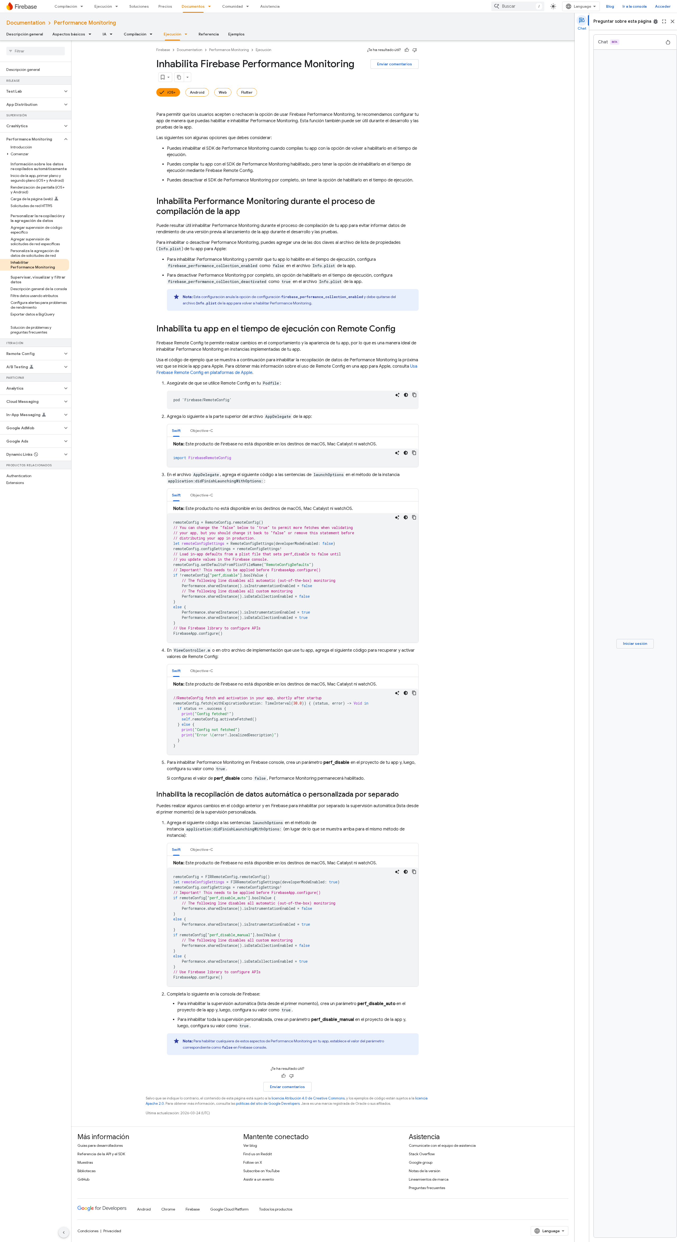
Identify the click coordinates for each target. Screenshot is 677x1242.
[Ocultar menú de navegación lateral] (63, 1232)
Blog (610, 6)
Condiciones (87, 1231)
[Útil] (407, 50)
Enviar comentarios (394, 64)
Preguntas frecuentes (427, 1187)
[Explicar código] (397, 395)
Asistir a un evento (258, 1179)
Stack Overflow (422, 1154)
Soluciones (139, 6)
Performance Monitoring (85, 23)
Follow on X (252, 1162)
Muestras (85, 1162)
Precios (165, 6)
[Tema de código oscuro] (406, 395)
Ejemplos (236, 34)
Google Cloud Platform (229, 1209)
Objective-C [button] (201, 430)
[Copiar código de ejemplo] (414, 395)
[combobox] (517, 6)
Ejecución (103, 6)
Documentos (193, 6)
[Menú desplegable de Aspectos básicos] (91, 34)
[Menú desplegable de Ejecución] (118, 6)
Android (197, 92)
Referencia (209, 34)
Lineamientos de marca (429, 1179)
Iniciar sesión (635, 643)
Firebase (163, 50)
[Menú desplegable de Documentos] (211, 6)
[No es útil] (415, 50)
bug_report (655, 21)
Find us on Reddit (257, 1154)
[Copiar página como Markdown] (179, 77)
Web (223, 92)
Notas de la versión (424, 1170)
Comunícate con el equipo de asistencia (442, 1145)
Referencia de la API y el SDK (101, 1154)
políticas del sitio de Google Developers (268, 1103)
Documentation (25, 23)
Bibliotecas (86, 1170)
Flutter (247, 92)
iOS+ (171, 92)
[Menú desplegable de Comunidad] (249, 6)
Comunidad (232, 6)
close (672, 21)
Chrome (168, 1209)
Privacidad (112, 1231)
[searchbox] (35, 51)
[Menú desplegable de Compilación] (83, 6)
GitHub (83, 1179)
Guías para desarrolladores (100, 1145)
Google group (420, 1162)
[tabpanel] (292, 454)
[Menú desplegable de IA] (112, 34)
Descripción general (24, 34)
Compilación (65, 6)
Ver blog (250, 1145)
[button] (31, 91)
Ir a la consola (635, 6)
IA (104, 34)
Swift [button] (176, 430)
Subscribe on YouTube (261, 1170)
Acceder (663, 6)
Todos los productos (275, 1209)
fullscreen (664, 21)
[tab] (176, 430)
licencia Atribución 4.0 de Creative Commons (308, 1098)
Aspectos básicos (68, 34)
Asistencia (270, 6)
